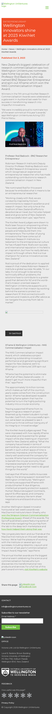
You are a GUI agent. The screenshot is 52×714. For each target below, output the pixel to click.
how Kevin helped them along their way (22, 529)
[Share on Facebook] (27, 586)
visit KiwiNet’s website (35, 569)
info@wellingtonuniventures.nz (16, 606)
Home (4, 49)
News (11, 49)
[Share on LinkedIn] (27, 584)
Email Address (9, 616)
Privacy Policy (8, 703)
